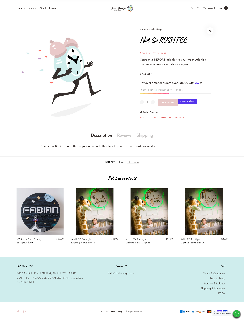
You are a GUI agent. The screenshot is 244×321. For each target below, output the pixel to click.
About (42, 8)
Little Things (133, 162)
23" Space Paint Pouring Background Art (29, 241)
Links (223, 266)
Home (20, 8)
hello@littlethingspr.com (121, 273)
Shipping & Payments (213, 288)
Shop (31, 8)
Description (101, 136)
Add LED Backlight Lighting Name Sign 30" (192, 241)
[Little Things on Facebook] (18, 311)
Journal (52, 8)
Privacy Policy (217, 278)
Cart (222, 8)
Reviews (124, 136)
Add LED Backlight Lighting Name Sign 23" (138, 241)
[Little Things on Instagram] (24, 311)
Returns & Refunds (214, 283)
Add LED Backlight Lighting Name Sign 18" (83, 241)
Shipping (144, 136)
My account (209, 8)
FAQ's (221, 293)
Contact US (121, 266)
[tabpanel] (69, 72)
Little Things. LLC (24, 266)
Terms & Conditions (214, 273)
